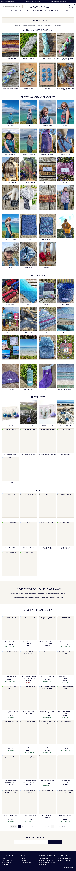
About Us (23, 858)
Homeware (40, 10)
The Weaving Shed (38, 6)
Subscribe (55, 842)
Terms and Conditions (7, 862)
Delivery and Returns (7, 860)
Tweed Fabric (14, 10)
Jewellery (58, 10)
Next (63, 826)
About (68, 10)
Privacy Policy (5, 864)
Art (64, 10)
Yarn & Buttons (49, 10)
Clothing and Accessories (28, 10)
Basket (3, 866)
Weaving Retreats (25, 860)
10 (48, 826)
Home (7, 10)
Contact (3, 858)
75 (55, 826)
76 (59, 826)
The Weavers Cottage (26, 862)
